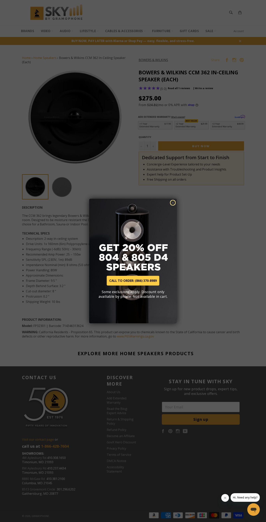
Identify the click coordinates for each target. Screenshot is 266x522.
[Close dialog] (172, 202)
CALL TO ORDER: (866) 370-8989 (133, 281)
